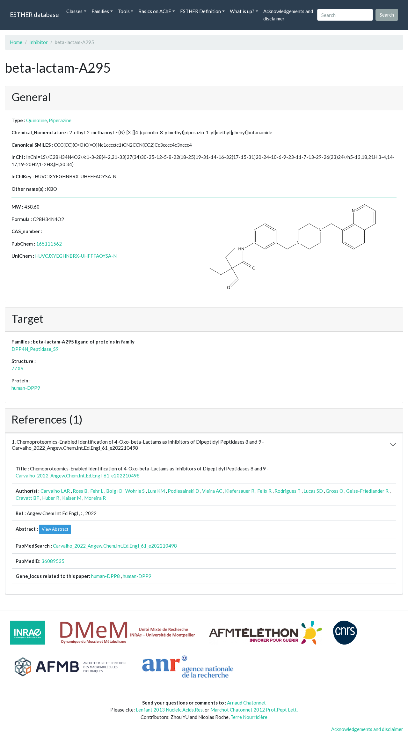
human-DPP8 (105, 576)
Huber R (50, 498)
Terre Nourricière (248, 717)
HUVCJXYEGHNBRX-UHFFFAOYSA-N (76, 256)
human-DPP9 (25, 388)
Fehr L (96, 491)
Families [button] (100, 11)
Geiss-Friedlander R (367, 491)
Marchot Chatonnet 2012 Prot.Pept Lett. (254, 709)
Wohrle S (135, 491)
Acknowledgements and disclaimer (288, 14)
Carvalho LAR (55, 491)
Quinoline (36, 120)
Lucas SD (313, 491)
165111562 (49, 244)
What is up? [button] (242, 11)
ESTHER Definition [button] (200, 11)
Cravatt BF (27, 498)
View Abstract (55, 529)
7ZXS (17, 368)
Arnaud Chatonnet (246, 702)
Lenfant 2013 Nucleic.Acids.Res (169, 709)
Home (16, 42)
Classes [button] (74, 11)
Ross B (80, 491)
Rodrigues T (287, 491)
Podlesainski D (183, 491)
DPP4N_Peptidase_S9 (35, 349)
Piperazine (60, 120)
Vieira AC (212, 491)
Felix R (264, 491)
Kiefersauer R (239, 491)
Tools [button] (124, 11)
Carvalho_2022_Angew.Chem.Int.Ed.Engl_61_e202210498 (78, 475)
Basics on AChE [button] (154, 11)
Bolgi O (114, 491)
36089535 (52, 561)
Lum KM (156, 491)
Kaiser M (71, 498)
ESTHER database (34, 14)
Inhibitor (38, 42)
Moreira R (95, 498)
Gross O (334, 491)
